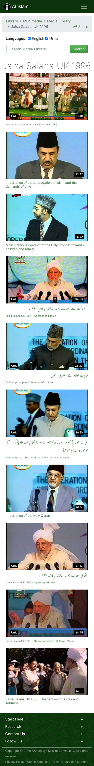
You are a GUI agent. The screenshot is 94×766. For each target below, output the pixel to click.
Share (83, 26)
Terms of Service (62, 761)
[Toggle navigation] (84, 6)
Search (79, 49)
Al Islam (19, 6)
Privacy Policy (14, 761)
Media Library (59, 21)
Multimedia (32, 21)
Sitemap (82, 761)
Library (12, 21)
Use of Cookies (37, 761)
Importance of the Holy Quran (28, 515)
